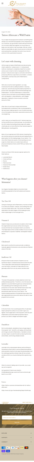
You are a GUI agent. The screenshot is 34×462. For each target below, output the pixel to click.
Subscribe (17, 422)
